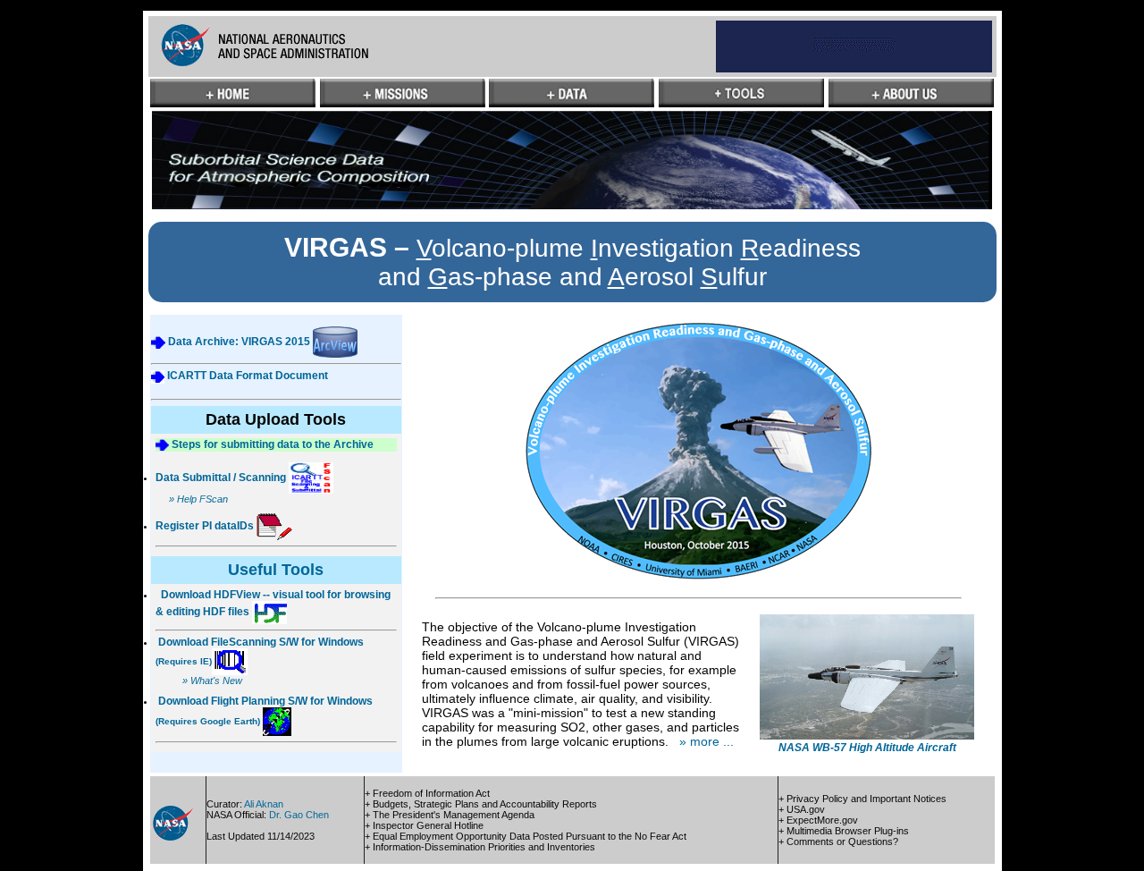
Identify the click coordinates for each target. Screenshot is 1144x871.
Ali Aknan (263, 804)
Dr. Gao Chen (299, 814)
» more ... (706, 741)
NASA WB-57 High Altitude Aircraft (867, 747)
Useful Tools (276, 570)
